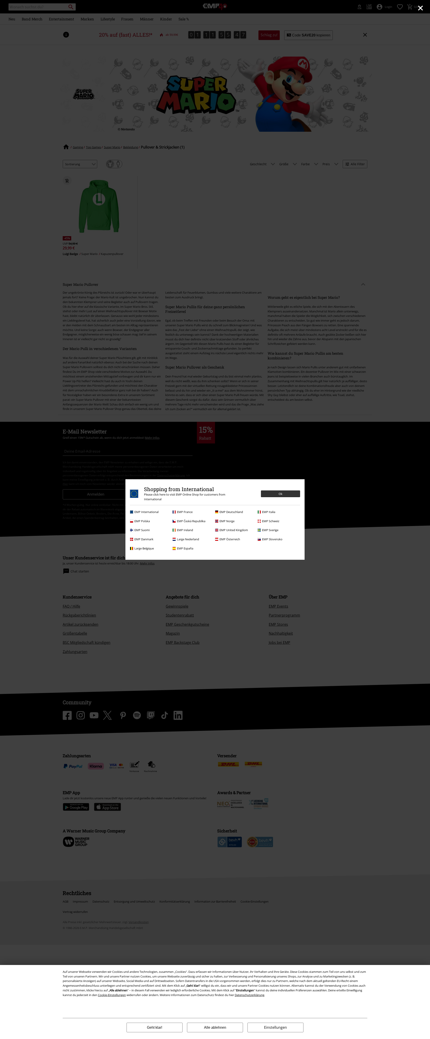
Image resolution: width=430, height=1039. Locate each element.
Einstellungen (275, 1027)
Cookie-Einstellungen (112, 995)
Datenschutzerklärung (249, 995)
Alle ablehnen (215, 1027)
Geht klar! (154, 1027)
